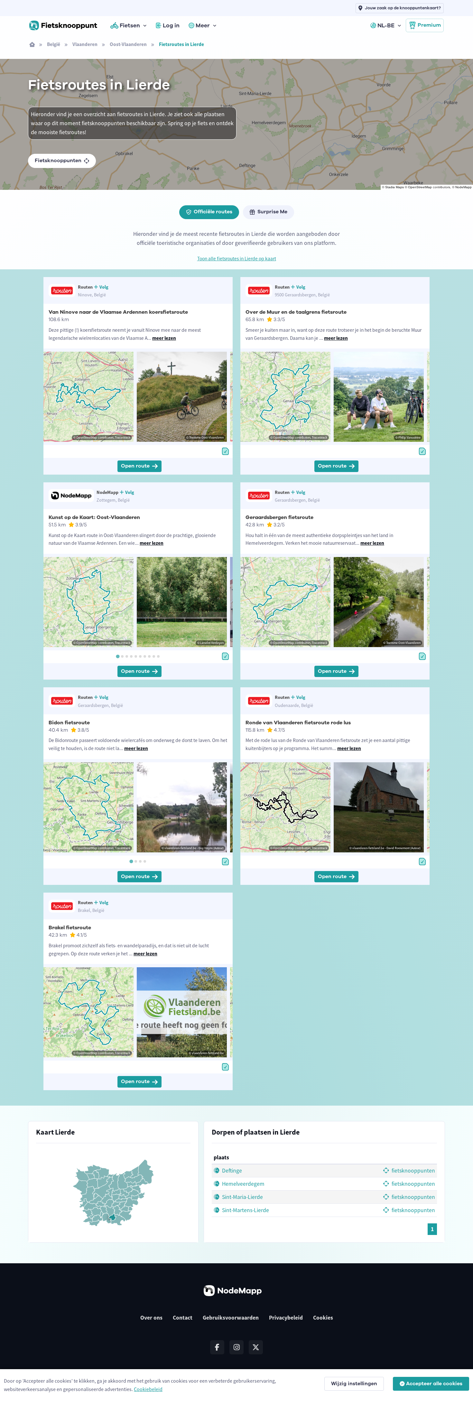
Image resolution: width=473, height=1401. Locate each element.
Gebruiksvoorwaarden (231, 1317)
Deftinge (231, 1170)
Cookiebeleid (148, 1389)
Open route (135, 465)
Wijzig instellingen (354, 1383)
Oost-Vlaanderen (128, 44)
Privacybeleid (286, 1317)
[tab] (117, 656)
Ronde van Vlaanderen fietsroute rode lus (298, 722)
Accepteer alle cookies (434, 1383)
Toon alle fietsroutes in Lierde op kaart (236, 258)
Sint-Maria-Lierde (242, 1197)
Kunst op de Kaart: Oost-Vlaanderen (94, 517)
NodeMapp (463, 187)
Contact (182, 1317)
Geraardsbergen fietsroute (279, 517)
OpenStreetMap (420, 187)
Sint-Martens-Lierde (245, 1210)
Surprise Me (272, 211)
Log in (171, 25)
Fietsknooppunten (58, 160)
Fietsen (130, 25)
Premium (429, 25)
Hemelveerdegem (242, 1183)
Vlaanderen (84, 44)
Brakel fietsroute (70, 927)
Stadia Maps (394, 187)
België (53, 44)
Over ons (151, 1317)
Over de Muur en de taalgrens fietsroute (296, 312)
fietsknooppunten (412, 1170)
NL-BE (385, 25)
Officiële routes (213, 211)
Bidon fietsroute (69, 722)
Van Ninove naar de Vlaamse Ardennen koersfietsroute (118, 312)
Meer (203, 25)
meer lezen (164, 338)
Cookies (323, 1317)
